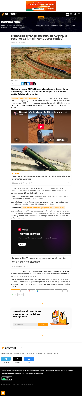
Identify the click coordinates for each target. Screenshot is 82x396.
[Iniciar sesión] (71, 14)
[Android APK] (7, 378)
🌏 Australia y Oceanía (43, 291)
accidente (58, 291)
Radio (56, 353)
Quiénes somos (6, 370)
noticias (20, 294)
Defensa (15, 173)
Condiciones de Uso (18, 370)
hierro (65, 291)
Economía (30, 353)
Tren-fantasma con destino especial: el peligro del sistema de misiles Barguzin (41, 177)
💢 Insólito (31, 291)
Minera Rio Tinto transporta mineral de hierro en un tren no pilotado (40, 260)
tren (52, 291)
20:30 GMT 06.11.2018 (18, 43)
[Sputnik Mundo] (10, 16)
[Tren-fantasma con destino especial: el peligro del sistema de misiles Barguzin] (41, 158)
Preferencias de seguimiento (34, 373)
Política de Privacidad (53, 370)
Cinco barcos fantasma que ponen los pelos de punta (43, 207)
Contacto (42, 370)
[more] (69, 183)
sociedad (23, 291)
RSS (23, 373)
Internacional (15, 291)
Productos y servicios (32, 370)
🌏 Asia (14, 294)
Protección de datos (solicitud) (11, 373)
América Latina (6, 353)
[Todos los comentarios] (3, 393)
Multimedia (48, 353)
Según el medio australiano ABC (25, 98)
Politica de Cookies (67, 370)
